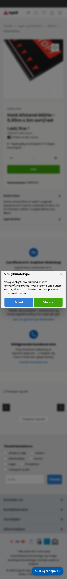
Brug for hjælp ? (47, 571)
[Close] (61, 274)
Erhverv (48, 302)
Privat (18, 302)
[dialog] (33, 289)
